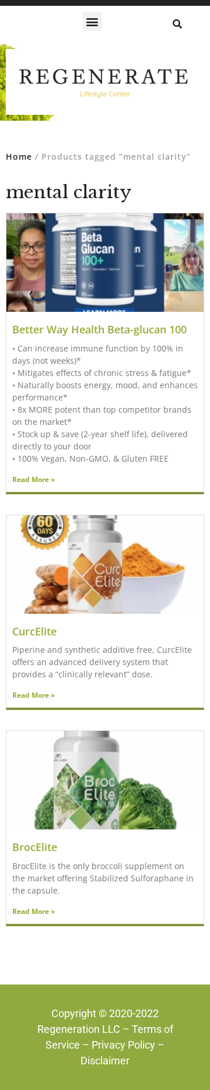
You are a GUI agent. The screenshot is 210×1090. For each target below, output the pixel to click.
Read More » (33, 479)
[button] (92, 21)
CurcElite (34, 631)
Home (19, 156)
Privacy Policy (123, 1045)
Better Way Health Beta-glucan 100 (99, 329)
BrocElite (34, 847)
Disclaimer (105, 1060)
